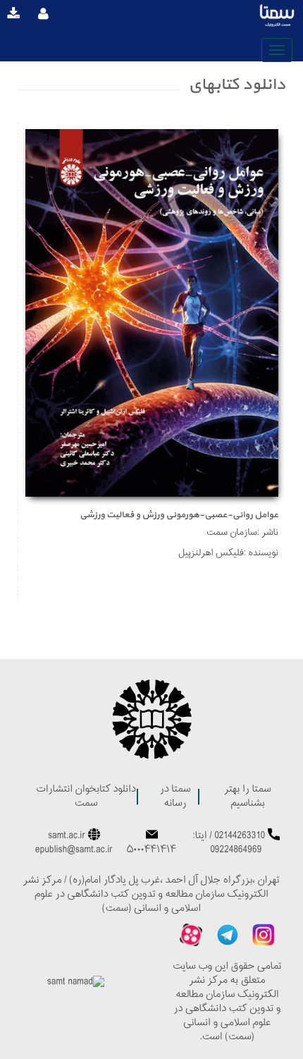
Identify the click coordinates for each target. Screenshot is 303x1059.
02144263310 (239, 836)
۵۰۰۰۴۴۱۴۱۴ (151, 850)
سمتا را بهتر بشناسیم (247, 797)
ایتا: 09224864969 (227, 843)
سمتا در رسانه (175, 797)
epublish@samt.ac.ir (74, 850)
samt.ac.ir (66, 836)
